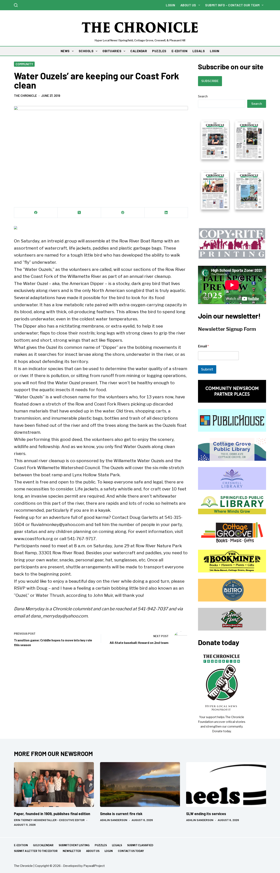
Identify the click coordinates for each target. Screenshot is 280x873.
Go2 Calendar (43, 845)
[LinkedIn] (166, 212)
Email (203, 346)
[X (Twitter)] (79, 212)
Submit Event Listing (74, 845)
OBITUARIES (111, 51)
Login (170, 5)
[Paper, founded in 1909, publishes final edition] (54, 784)
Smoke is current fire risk (121, 813)
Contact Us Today (131, 851)
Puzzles (101, 845)
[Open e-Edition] (232, 164)
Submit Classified (140, 845)
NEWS (65, 51)
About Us (188, 5)
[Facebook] (36, 212)
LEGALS (198, 51)
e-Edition (21, 845)
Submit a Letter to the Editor (36, 851)
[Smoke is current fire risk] (140, 784)
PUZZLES (159, 51)
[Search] (16, 5)
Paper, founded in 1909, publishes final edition (52, 813)
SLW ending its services (206, 813)
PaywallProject (94, 866)
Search (203, 96)
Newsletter (72, 851)
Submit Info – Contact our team (232, 5)
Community (24, 64)
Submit (207, 369)
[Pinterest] (123, 212)
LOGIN (214, 51)
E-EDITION (180, 51)
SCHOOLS (86, 51)
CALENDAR (138, 51)
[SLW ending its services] (226, 784)
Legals (117, 845)
